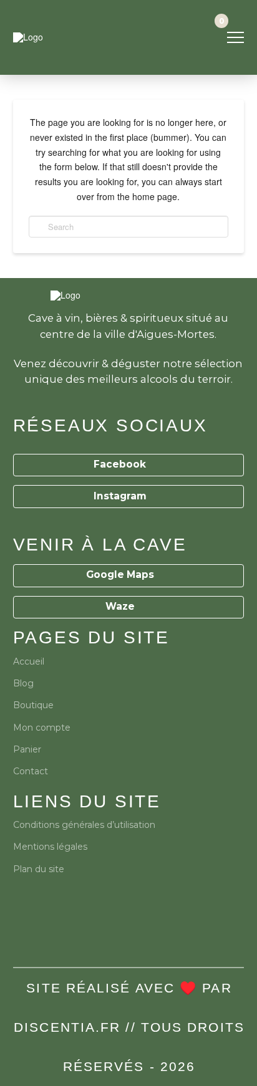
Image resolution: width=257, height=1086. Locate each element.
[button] (235, 37)
